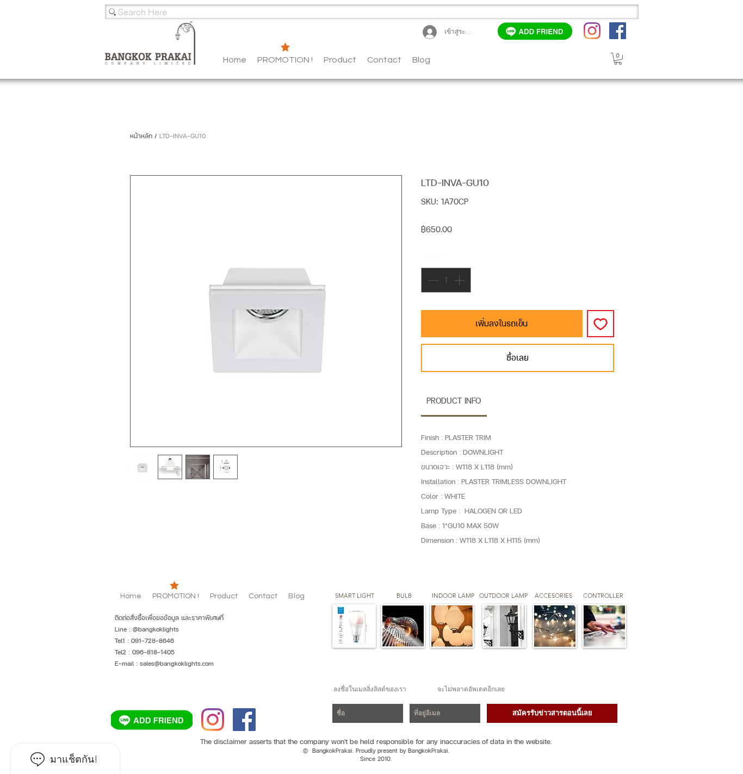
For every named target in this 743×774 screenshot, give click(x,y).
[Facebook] (617, 30)
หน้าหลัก (141, 136)
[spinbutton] (446, 280)
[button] (421, 59)
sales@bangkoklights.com (177, 663)
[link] (453, 400)
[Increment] (460, 280)
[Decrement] (432, 280)
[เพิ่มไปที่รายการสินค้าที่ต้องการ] (600, 323)
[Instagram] (592, 30)
